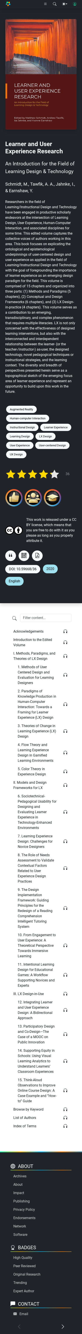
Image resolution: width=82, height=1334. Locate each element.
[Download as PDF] (37, 555)
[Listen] (65, 631)
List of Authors (24, 1118)
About (18, 1184)
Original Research (26, 1274)
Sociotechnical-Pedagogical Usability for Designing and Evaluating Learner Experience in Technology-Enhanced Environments (37, 812)
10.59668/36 (26, 569)
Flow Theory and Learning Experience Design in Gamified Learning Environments (35, 753)
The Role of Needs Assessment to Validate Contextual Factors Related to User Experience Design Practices (36, 868)
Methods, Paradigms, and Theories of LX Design (34, 656)
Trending (20, 1283)
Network (19, 1226)
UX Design (16, 454)
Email (23, 1314)
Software (20, 1235)
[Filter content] (14, 618)
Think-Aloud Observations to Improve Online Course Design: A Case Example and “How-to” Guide (37, 1090)
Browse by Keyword (28, 1109)
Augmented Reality (21, 409)
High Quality (22, 1258)
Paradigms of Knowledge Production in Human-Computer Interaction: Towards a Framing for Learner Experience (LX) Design (37, 704)
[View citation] (10, 555)
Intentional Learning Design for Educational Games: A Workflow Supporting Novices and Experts (36, 975)
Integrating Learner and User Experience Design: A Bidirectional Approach (35, 1010)
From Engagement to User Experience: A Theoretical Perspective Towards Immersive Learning (37, 945)
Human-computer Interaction (27, 418)
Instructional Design (22, 427)
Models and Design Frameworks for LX (30, 785)
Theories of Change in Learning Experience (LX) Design (37, 731)
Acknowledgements (28, 631)
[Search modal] (54, 4)
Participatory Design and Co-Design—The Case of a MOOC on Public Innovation (36, 1034)
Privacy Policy (24, 1209)
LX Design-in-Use (28, 994)
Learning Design (20, 436)
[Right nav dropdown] (45, 4)
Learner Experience (56, 427)
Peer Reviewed (24, 1266)
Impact (18, 1193)
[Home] (8, 4)
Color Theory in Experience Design (32, 771)
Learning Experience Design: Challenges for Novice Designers (35, 841)
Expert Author (23, 1291)
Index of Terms (24, 1126)
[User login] (74, 4)
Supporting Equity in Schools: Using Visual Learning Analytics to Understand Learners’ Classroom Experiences (36, 1061)
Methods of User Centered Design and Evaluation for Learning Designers (36, 675)
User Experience (20, 445)
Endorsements (24, 1218)
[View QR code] (24, 555)
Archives (19, 1176)
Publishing (21, 1201)
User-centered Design (52, 445)
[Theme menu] (64, 4)
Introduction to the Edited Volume (32, 642)
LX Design (45, 436)
